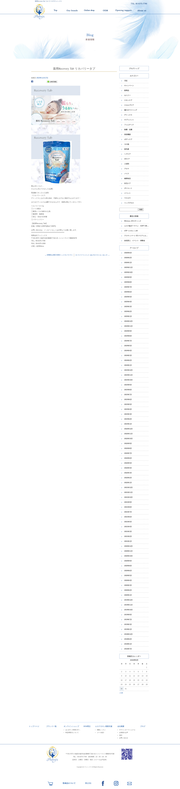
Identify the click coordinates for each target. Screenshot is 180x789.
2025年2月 (128, 311)
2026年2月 (128, 258)
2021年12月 (128, 487)
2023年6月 (128, 399)
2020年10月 (128, 556)
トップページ (47, 10)
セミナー (127, 95)
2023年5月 (128, 404)
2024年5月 (128, 346)
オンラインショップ (89, 10)
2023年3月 (128, 414)
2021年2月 (128, 536)
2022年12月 (128, 429)
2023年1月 (128, 424)
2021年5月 (128, 522)
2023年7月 (128, 394)
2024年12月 (128, 321)
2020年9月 (128, 561)
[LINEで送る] (52, 82)
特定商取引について (72, 732)
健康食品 (127, 178)
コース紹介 (100, 732)
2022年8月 (128, 448)
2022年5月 (128, 463)
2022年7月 (128, 453)
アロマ (126, 169)
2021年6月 (128, 517)
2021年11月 (128, 492)
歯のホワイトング (130, 110)
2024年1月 (128, 365)
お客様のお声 (123, 732)
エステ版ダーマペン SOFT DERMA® (136, 226)
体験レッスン (101, 730)
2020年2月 (128, 590)
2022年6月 (128, 458)
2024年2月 (128, 360)
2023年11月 (128, 375)
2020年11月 (128, 551)
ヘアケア (127, 154)
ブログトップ (134, 68)
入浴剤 (126, 164)
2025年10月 (128, 272)
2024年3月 (128, 355)
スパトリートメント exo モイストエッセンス (92, 255)
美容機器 (127, 134)
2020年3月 (128, 585)
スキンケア (128, 100)
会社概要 (120, 726)
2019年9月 (128, 615)
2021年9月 (128, 502)
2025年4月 (128, 302)
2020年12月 (128, 546)
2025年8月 (128, 282)
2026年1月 (128, 262)
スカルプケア (129, 105)
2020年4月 (128, 580)
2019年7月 (128, 619)
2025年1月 (128, 316)
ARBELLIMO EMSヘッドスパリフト (59, 255)
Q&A (120, 735)
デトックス (128, 115)
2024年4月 (128, 350)
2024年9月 (128, 331)
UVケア (127, 159)
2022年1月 (128, 482)
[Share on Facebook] (32, 82)
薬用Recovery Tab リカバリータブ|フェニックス (48, 1)
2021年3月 (128, 531)
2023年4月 (128, 409)
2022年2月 (128, 478)
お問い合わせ (123, 738)
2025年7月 (128, 287)
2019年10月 (128, 610)
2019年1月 (128, 629)
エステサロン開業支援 (124, 10)
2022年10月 (128, 438)
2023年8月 (128, 390)
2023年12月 (128, 370)
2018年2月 (128, 639)
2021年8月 (128, 507)
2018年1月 (128, 644)
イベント (127, 193)
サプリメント (129, 120)
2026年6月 (128, 253)
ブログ (142, 726)
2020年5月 (128, 575)
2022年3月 (128, 473)
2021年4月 (128, 527)
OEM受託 (105, 10)
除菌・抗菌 (128, 129)
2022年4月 (128, 468)
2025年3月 (128, 306)
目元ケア (127, 183)
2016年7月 (128, 649)
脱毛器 (126, 149)
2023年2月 (128, 419)
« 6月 (121, 693)
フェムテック (129, 125)
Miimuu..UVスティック (132, 221)
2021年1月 (128, 541)
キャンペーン (129, 85)
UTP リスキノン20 (131, 231)
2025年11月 (128, 267)
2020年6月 (128, 571)
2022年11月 (128, 434)
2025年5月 (128, 297)
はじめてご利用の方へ (72, 730)
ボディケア (128, 139)
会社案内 (142, 10)
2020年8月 (128, 566)
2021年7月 (128, 512)
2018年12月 (128, 634)
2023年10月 (128, 380)
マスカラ (127, 198)
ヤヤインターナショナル (127, 730)
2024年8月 (128, 336)
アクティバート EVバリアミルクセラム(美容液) (136, 236)
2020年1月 (128, 595)
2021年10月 (128, 497)
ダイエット (128, 188)
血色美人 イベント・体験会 (134, 240)
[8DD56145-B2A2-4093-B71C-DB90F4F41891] (55, 182)
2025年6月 (128, 292)
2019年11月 (128, 605)
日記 (125, 81)
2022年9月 (128, 443)
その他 (126, 144)
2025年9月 (128, 277)
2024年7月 (128, 341)
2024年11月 (128, 326)
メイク (126, 173)
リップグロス (129, 203)
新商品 (126, 90)
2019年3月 (128, 624)
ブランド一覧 (72, 10)
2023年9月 (128, 385)
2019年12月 (128, 600)
